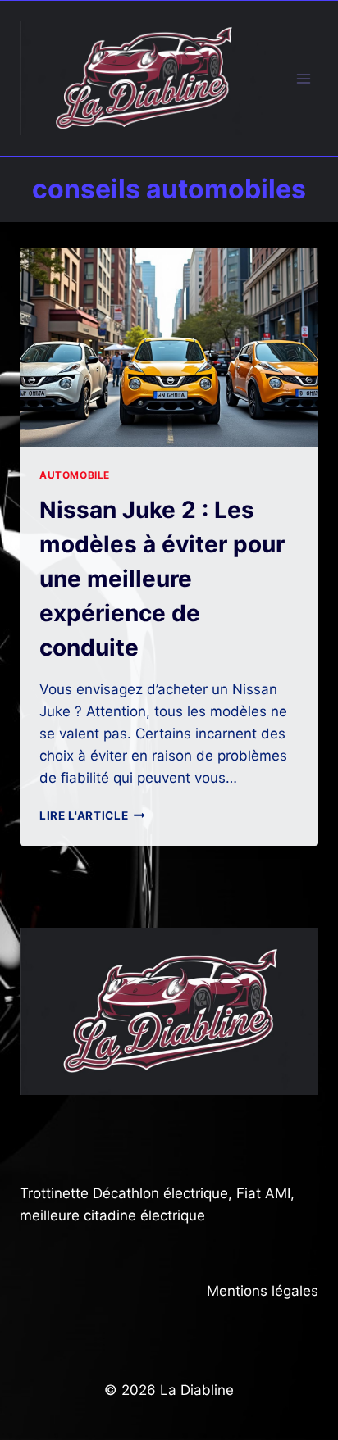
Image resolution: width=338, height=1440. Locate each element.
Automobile (74, 475)
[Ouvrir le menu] (303, 78)
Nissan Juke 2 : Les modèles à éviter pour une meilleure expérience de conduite (162, 578)
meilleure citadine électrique (112, 1215)
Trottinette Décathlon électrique (124, 1193)
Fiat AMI (263, 1193)
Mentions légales (262, 1291)
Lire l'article (92, 815)
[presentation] (169, 347)
